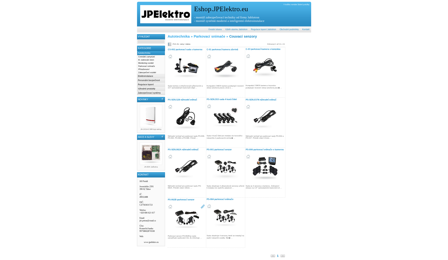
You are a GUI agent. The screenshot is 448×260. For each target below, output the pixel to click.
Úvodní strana (215, 29)
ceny (182, 44)
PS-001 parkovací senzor (219, 149)
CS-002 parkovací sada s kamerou (185, 49)
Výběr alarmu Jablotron (236, 29)
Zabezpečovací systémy (149, 93)
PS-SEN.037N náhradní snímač (261, 100)
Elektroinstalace (145, 76)
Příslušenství (143, 69)
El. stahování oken (146, 60)
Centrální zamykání (146, 57)
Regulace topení (146, 84)
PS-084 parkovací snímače (220, 199)
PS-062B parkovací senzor (181, 199)
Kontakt (305, 29)
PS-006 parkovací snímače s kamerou (265, 149)
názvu (188, 44)
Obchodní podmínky (289, 29)
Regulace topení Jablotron (263, 29)
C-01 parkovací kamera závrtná (222, 49)
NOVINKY (143, 99)
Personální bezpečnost (149, 80)
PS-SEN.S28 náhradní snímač (182, 100)
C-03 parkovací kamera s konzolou (263, 49)
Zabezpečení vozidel (147, 72)
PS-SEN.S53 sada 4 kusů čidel (222, 99)
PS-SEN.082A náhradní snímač (183, 149)
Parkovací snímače (146, 66)
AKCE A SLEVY (146, 137)
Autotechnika (144, 53)
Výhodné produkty (146, 88)
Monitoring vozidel (145, 63)
